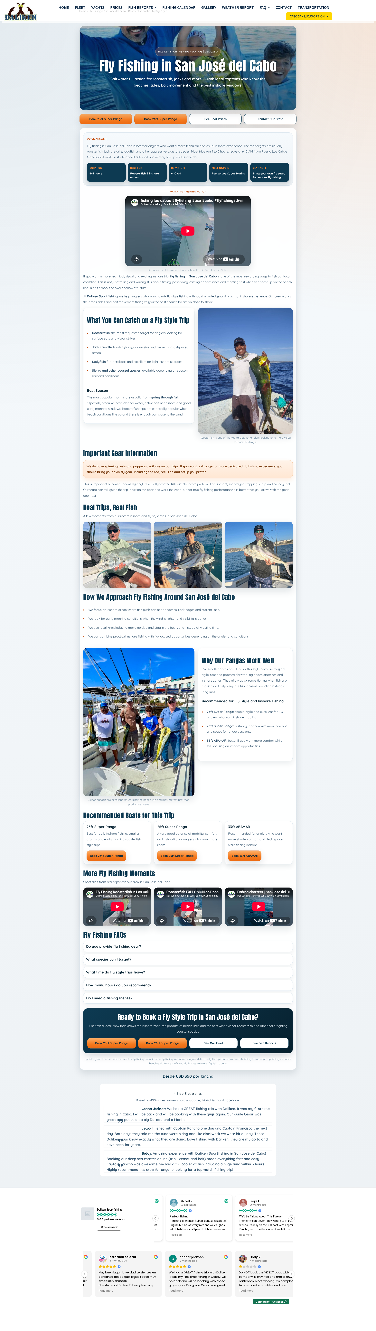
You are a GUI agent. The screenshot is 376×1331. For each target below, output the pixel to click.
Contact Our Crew (270, 119)
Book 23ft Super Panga (105, 119)
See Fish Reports (264, 1043)
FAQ (263, 7)
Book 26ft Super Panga (160, 119)
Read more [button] (165, 1234)
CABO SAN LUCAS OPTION (307, 16)
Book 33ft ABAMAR (244, 856)
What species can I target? (108, 959)
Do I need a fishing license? (109, 998)
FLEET (80, 7)
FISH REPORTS (140, 7)
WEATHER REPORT (238, 7)
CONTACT (284, 7)
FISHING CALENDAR (178, 7)
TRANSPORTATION (313, 7)
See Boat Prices (215, 119)
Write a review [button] (109, 1227)
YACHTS (97, 7)
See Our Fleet (213, 1043)
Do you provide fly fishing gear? (113, 946)
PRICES (116, 7)
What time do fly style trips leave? (115, 972)
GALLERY (208, 7)
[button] (142, 7)
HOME (64, 7)
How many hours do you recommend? (118, 985)
